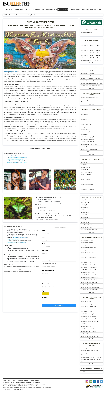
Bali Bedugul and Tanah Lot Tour (89, 144)
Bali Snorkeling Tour (85, 217)
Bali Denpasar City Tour (86, 172)
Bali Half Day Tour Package (91, 159)
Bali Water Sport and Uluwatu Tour (89, 274)
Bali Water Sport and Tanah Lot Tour (89, 279)
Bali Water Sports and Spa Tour (88, 316)
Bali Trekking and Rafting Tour (88, 328)
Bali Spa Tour (84, 200)
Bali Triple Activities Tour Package (91, 344)
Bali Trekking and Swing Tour (88, 326)
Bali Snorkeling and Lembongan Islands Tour (90, 100)
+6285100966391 (11, 242)
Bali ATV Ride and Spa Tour (87, 311)
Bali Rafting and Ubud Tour (87, 252)
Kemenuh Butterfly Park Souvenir (15, 159)
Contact (37, 380)
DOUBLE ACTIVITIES (74, 9)
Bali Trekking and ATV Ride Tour (88, 331)
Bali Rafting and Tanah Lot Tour (88, 260)
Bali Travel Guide (91, 29)
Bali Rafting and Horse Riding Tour (89, 309)
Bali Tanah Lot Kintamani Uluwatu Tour (90, 151)
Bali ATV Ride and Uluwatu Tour (88, 265)
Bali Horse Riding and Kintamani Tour (90, 287)
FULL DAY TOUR (29, 9)
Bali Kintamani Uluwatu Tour (87, 139)
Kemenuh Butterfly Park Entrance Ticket (17, 162)
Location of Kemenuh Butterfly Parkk (16, 160)
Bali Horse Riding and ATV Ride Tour (90, 336)
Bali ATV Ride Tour (85, 214)
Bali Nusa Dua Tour (85, 167)
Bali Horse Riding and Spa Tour (88, 333)
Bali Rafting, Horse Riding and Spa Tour (90, 350)
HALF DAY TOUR (39, 9)
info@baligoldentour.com (13, 239)
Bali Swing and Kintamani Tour (88, 247)
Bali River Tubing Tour (86, 222)
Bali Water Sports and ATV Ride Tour (90, 321)
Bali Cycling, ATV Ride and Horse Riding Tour (90, 353)
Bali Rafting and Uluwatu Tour (88, 255)
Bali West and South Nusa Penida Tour (90, 78)
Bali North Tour (84, 122)
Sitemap (9, 380)
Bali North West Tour (86, 124)
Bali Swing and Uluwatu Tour (88, 245)
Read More (91, 62)
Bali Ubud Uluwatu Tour (86, 179)
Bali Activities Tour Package (91, 197)
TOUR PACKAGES (18, 9)
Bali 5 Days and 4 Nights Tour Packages (90, 48)
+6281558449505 (21, 242)
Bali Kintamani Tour (85, 114)
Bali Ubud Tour (84, 112)
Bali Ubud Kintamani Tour (87, 117)
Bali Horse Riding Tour (86, 227)
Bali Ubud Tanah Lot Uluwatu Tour (89, 149)
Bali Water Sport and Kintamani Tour (89, 277)
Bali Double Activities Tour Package (91, 298)
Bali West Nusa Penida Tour (87, 70)
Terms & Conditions (17, 380)
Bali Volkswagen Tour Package (91, 369)
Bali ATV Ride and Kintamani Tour (89, 267)
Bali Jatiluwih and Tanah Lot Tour (89, 146)
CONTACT (100, 9)
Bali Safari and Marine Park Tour (89, 229)
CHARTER (93, 9)
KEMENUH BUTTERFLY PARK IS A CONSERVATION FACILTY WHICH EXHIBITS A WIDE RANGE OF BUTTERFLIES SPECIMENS (40, 26)
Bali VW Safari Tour (85, 371)
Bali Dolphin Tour (85, 127)
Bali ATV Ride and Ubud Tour (88, 262)
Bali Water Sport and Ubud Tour (88, 272)
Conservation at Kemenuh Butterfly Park (17, 157)
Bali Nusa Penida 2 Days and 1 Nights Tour (91, 83)
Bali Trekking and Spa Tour (87, 323)
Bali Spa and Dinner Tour (87, 240)
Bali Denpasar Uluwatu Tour (87, 187)
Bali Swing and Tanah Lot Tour (88, 250)
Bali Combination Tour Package (91, 237)
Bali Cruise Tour (84, 207)
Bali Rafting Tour (85, 202)
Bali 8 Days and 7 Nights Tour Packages (90, 55)
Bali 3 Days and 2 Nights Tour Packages (90, 43)
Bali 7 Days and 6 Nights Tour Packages (90, 53)
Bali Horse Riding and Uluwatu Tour (89, 284)
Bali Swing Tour (84, 204)
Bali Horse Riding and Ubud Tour (89, 282)
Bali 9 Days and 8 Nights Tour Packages (90, 57)
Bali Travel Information (86, 32)
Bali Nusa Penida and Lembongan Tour (90, 85)
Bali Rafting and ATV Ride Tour (88, 306)
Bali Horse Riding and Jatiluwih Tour (89, 289)
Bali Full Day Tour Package (91, 109)
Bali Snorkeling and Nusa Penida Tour (90, 80)
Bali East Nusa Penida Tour (87, 73)
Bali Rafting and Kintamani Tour (88, 257)
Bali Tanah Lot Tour (85, 169)
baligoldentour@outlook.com (20, 237)
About (32, 380)
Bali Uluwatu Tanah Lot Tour (87, 189)
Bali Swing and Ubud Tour (87, 242)
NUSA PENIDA (85, 9)
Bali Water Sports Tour (86, 224)
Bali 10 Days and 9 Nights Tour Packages (91, 60)
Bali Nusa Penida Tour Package (91, 68)
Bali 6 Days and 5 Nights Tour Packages (90, 50)
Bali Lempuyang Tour (86, 132)
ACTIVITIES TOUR (63, 9)
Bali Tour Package (91, 40)
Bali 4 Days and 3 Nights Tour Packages (90, 45)
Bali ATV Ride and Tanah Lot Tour (89, 269)
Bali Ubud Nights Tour (86, 174)
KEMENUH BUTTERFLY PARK (40, 22)
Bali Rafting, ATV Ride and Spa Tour (89, 348)
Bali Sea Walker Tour (86, 219)
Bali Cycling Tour (85, 209)
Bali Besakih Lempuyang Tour (88, 136)
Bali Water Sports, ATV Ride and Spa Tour (91, 357)
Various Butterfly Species (13, 155)
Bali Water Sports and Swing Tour (89, 318)
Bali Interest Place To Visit (87, 35)
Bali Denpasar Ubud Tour (87, 184)
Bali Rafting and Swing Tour (87, 304)
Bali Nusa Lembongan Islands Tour (89, 97)
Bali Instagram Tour (85, 129)
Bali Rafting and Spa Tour (87, 301)
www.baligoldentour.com (23, 382)
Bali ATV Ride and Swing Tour (88, 314)
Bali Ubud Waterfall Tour (86, 177)
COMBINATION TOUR (51, 9)
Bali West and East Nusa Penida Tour (90, 75)
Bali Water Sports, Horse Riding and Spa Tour (91, 360)
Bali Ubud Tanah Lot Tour (87, 182)
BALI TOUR (9, 9)
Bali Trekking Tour (85, 212)
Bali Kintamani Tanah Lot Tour (88, 141)
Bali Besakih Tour (85, 134)
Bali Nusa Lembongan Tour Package (92, 94)
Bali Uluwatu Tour (85, 119)
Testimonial (26, 380)
